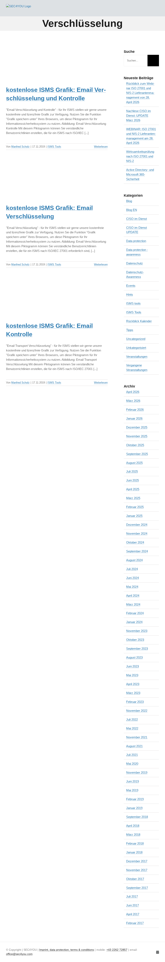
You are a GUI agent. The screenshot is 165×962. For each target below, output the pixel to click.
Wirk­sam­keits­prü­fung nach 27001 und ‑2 (140, 156)
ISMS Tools (54, 146)
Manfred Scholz (20, 146)
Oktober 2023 (135, 639)
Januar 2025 (134, 515)
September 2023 (137, 648)
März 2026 (133, 400)
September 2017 (137, 887)
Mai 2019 (132, 790)
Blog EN (131, 210)
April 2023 (132, 684)
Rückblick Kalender (139, 321)
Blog (129, 201)
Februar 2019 (135, 799)
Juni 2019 (132, 781)
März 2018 (133, 834)
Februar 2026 (135, 409)
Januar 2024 (134, 622)
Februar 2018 (135, 843)
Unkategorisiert (136, 347)
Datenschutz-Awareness (135, 274)
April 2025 (132, 489)
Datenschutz (134, 263)
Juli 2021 (132, 754)
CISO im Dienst (136, 218)
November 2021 (136, 737)
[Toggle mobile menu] (157, 10)
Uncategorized (135, 339)
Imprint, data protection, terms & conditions (66, 949)
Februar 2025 (135, 507)
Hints (129, 294)
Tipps (129, 330)
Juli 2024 (132, 569)
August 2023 (134, 657)
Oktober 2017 (135, 879)
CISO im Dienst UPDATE (136, 230)
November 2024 (136, 533)
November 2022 (136, 710)
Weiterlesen (101, 146)
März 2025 (133, 498)
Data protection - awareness (137, 252)
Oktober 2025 (135, 445)
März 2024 (133, 604)
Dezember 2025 (136, 427)
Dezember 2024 (136, 524)
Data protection (136, 241)
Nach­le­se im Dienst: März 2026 (138, 115)
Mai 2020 (132, 763)
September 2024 (137, 551)
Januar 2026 (134, 418)
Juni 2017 (132, 905)
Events (130, 285)
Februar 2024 (135, 613)
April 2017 (132, 914)
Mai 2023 (132, 675)
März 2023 (133, 693)
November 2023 (136, 631)
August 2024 (134, 560)
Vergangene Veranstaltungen (136, 368)
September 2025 (137, 454)
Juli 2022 (132, 719)
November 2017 (136, 870)
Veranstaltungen (136, 356)
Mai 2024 (132, 586)
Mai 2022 (132, 728)
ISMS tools (133, 303)
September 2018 (137, 817)
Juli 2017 (132, 896)
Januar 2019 (134, 808)
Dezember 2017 (136, 861)
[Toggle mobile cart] (150, 10)
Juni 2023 (132, 666)
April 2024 (132, 595)
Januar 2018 (134, 852)
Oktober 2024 (135, 542)
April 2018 (132, 825)
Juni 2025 (132, 480)
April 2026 (132, 392)
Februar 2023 (135, 701)
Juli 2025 (132, 471)
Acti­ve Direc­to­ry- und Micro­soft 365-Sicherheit (140, 174)
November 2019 (136, 772)
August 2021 (134, 746)
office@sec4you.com (19, 954)
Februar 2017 (135, 923)
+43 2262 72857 (116, 949)
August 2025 (134, 462)
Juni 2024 (132, 578)
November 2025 (136, 436)
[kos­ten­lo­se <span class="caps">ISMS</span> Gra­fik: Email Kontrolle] (38, 301)
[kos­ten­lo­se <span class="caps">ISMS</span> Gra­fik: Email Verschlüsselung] (38, 183)
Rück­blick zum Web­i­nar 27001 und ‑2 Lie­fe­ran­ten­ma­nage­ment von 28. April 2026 (140, 93)
